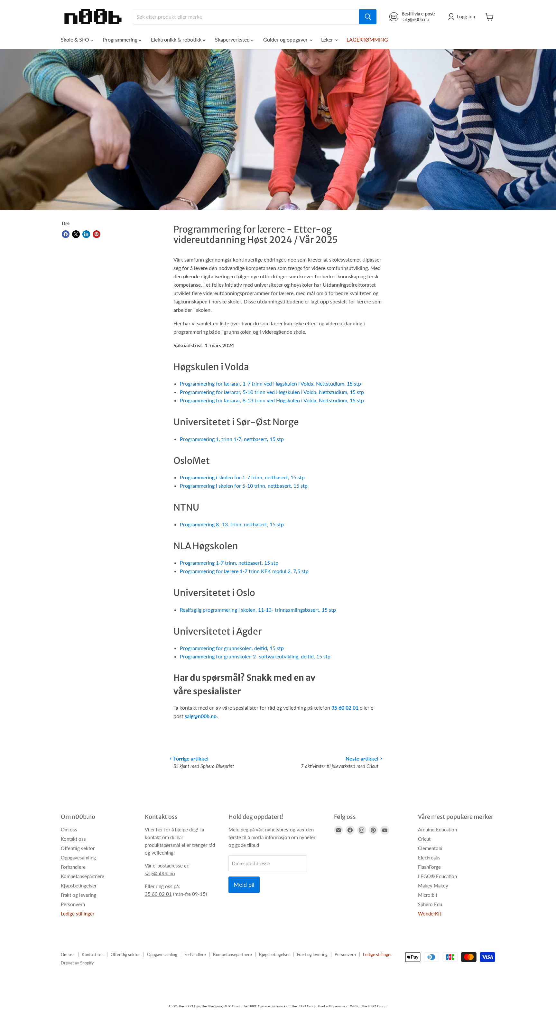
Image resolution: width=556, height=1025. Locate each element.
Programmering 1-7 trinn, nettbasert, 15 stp (229, 563)
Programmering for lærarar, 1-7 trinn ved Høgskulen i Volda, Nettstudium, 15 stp (270, 383)
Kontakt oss (73, 839)
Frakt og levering (78, 895)
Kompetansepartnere (82, 876)
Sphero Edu (430, 904)
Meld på (244, 884)
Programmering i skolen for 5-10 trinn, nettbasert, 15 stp (244, 486)
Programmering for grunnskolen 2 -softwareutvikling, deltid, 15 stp (255, 656)
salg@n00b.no (201, 716)
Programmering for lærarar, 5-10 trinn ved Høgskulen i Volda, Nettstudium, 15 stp (272, 392)
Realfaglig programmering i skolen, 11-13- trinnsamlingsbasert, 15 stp (258, 610)
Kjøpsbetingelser (79, 885)
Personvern (73, 904)
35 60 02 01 (344, 707)
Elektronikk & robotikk (177, 39)
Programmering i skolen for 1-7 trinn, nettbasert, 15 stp (242, 477)
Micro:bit (427, 895)
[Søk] (367, 16)
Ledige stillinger (77, 913)
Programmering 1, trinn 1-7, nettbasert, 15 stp (232, 439)
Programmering (121, 39)
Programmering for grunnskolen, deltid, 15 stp (232, 648)
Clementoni (430, 848)
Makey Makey (433, 885)
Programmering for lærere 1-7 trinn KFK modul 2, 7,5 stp (244, 571)
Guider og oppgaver (286, 39)
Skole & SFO (75, 39)
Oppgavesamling (78, 857)
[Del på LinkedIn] (86, 234)
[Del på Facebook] (66, 234)
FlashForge (429, 867)
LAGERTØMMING (367, 39)
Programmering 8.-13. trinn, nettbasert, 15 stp (232, 524)
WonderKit (429, 913)
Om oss (69, 829)
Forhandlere (73, 867)
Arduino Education (437, 829)
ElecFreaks (429, 857)
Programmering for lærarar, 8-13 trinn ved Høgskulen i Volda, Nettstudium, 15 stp (272, 400)
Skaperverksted (233, 39)
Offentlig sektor (78, 848)
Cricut (424, 839)
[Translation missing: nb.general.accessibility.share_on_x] (76, 234)
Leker (327, 39)
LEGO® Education (437, 876)
